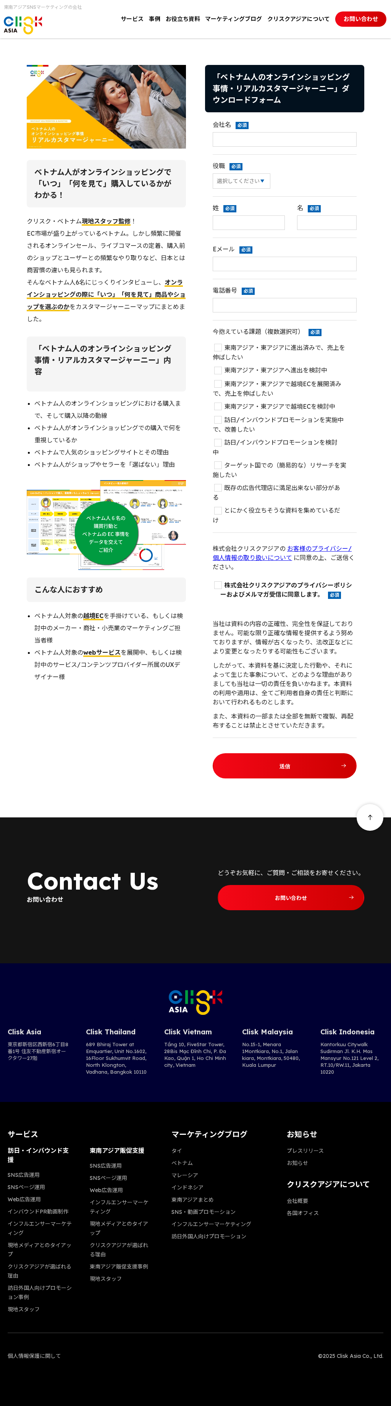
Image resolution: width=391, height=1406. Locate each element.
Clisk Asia (24, 1031)
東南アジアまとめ (192, 1199)
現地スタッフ (24, 1309)
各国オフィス (303, 1213)
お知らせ (297, 1163)
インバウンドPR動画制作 (38, 1211)
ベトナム (182, 1163)
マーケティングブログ (233, 19)
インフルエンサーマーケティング (211, 1224)
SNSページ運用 (26, 1187)
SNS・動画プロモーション (203, 1212)
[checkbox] (285, 434)
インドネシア (187, 1187)
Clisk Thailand (111, 1031)
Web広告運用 (24, 1199)
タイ (176, 1150)
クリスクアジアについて (298, 19)
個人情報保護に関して (34, 1356)
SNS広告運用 (24, 1174)
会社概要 (297, 1200)
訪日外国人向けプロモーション (208, 1236)
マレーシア (184, 1175)
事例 (154, 19)
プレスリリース (305, 1150)
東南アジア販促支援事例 (119, 1266)
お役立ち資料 (183, 19)
